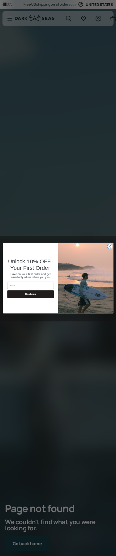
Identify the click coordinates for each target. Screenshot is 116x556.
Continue (30, 294)
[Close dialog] (109, 246)
